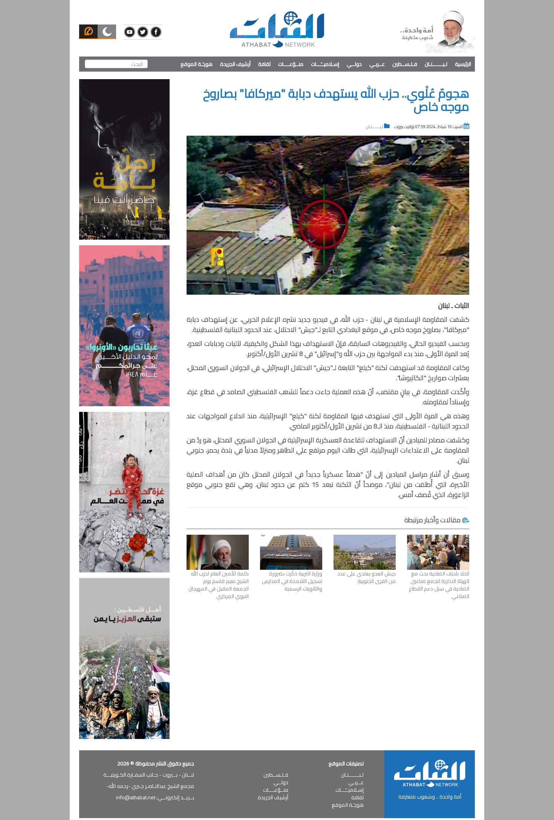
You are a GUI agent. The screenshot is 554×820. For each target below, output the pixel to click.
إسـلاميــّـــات (325, 64)
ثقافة (264, 64)
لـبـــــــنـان (436, 64)
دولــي (354, 64)
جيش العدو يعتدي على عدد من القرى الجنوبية (366, 577)
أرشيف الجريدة (235, 64)
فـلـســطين (404, 64)
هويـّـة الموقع (197, 64)
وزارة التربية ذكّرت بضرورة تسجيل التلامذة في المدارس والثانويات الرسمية (292, 581)
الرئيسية (463, 64)
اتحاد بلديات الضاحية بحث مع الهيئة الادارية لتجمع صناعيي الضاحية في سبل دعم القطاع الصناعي (439, 585)
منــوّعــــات (290, 64)
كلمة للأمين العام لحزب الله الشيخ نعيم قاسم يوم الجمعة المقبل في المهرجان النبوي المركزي (218, 585)
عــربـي (377, 64)
